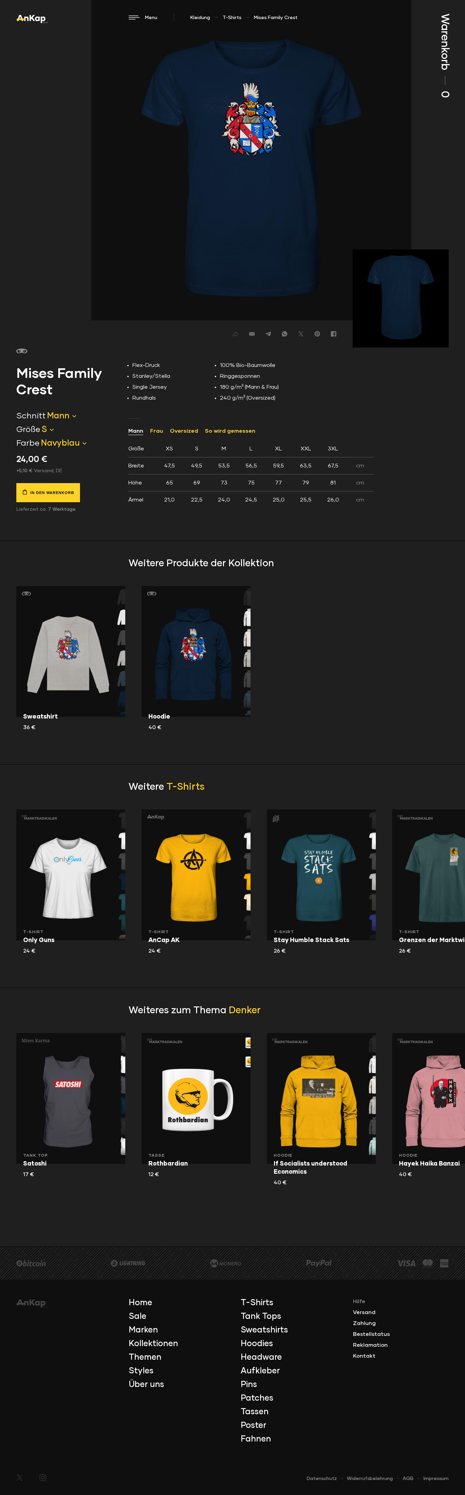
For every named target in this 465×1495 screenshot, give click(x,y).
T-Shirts (232, 17)
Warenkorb (444, 56)
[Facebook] (333, 334)
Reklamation (370, 1345)
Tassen (255, 1412)
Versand (364, 1312)
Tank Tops (261, 1316)
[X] (301, 334)
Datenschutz (322, 1478)
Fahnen (256, 1439)
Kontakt (364, 1356)
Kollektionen (153, 1344)
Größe (28, 430)
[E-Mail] (252, 334)
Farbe (27, 443)
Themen (145, 1357)
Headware (261, 1357)
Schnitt (31, 416)
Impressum (436, 1478)
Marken (143, 1330)
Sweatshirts (264, 1330)
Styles (141, 1371)
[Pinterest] (317, 334)
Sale (137, 1316)
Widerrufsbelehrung (370, 1478)
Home (140, 1303)
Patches (257, 1398)
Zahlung (364, 1323)
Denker (245, 1010)
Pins (249, 1385)
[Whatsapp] (284, 334)
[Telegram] (268, 334)
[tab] (251, 474)
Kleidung (200, 17)
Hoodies (257, 1344)
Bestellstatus (371, 1334)
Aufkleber (260, 1371)
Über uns (146, 1385)
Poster (253, 1425)
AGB (408, 1478)
